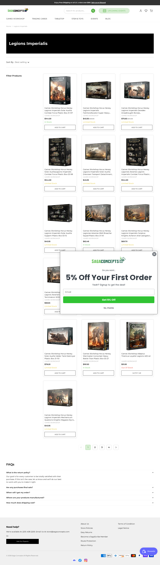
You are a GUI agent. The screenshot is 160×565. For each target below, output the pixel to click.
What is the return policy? (18, 472)
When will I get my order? (18, 492)
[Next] (116, 447)
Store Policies (87, 528)
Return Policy (87, 545)
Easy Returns (86, 532)
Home (8, 26)
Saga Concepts (17, 556)
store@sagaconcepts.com (58, 532)
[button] (18, 62)
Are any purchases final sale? (19, 487)
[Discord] (74, 560)
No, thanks (109, 307)
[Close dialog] (154, 254)
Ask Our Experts (22, 541)
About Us (85, 524)
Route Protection (88, 541)
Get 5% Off (109, 299)
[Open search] (93, 11)
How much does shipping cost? (20, 503)
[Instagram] (86, 560)
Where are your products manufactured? (25, 498)
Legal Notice (123, 528)
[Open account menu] (140, 10)
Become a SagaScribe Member (94, 537)
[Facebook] (80, 560)
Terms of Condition (126, 524)
